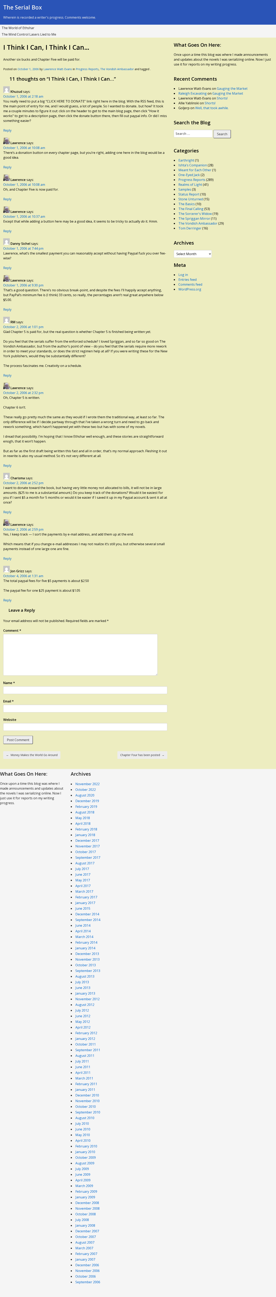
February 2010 (86, 1146)
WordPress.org (189, 289)
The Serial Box (22, 7)
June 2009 (82, 1174)
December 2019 (87, 801)
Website (9, 719)
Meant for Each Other (194, 170)
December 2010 (87, 1095)
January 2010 (85, 1152)
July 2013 (82, 982)
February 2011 (86, 1084)
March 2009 (84, 1186)
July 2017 (82, 869)
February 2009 (86, 1191)
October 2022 (85, 789)
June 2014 (82, 925)
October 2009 (85, 1157)
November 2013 (87, 959)
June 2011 (82, 1067)
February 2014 (86, 942)
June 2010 (82, 1129)
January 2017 (85, 903)
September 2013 (87, 971)
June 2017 (82, 874)
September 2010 (87, 1112)
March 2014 (84, 937)
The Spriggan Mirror (194, 218)
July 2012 (82, 1010)
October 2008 (85, 1214)
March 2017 (84, 891)
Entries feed (187, 279)
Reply (7, 130)
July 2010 (82, 1123)
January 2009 (85, 1197)
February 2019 (86, 806)
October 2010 (85, 1106)
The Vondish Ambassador (117, 69)
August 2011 (84, 1055)
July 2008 (82, 1220)
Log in (183, 274)
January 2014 (85, 948)
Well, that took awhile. (212, 108)
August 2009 (84, 1163)
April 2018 (83, 823)
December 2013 (87, 954)
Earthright (186, 160)
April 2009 (83, 1180)
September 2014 (87, 920)
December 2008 (87, 1203)
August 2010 (84, 1118)
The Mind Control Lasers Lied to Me (29, 34)
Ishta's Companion (192, 165)
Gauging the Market (232, 88)
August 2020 (84, 795)
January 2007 (85, 1259)
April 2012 (83, 1027)
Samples (184, 189)
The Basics (186, 204)
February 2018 (86, 829)
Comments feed (190, 284)
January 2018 (85, 835)
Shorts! (222, 98)
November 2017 (87, 846)
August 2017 (84, 863)
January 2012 (85, 1038)
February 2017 (86, 897)
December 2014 (87, 914)
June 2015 (82, 908)
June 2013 (82, 987)
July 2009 (82, 1169)
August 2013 (84, 976)
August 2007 (84, 1242)
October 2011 (85, 1044)
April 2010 (83, 1140)
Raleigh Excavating (192, 93)
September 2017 (87, 857)
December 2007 (87, 1231)
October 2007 (85, 1237)
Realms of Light (190, 184)
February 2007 (86, 1254)
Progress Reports (87, 69)
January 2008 (85, 1225)
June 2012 (82, 1016)
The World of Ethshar (18, 28)
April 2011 (83, 1072)
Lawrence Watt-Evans (57, 69)
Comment (12, 630)
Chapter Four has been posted (142, 755)
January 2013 (85, 993)
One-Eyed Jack (189, 175)
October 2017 (85, 852)
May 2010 (82, 1135)
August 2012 (84, 1004)
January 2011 (85, 1089)
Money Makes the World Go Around (32, 755)
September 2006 (87, 1282)
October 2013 (85, 965)
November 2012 (87, 999)
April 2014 (83, 931)
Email (8, 701)
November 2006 (87, 1270)
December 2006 (87, 1265)
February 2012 (86, 1033)
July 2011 (82, 1061)
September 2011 (87, 1050)
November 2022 (87, 784)
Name (9, 683)
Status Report (188, 194)
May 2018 (82, 818)
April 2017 (83, 886)
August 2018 (84, 812)
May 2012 (82, 1021)
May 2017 (82, 880)
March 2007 (84, 1248)
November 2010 (87, 1101)
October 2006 (85, 1276)
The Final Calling (190, 209)
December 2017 (87, 840)
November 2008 (87, 1208)
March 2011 (84, 1078)
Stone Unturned (190, 199)
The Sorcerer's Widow (195, 213)
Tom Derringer (189, 228)
